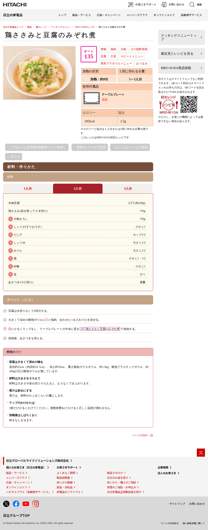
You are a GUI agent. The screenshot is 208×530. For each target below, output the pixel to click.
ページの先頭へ (140, 435)
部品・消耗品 (65, 487)
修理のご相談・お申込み (121, 487)
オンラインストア (164, 15)
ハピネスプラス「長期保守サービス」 (28, 492)
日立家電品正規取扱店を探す (124, 492)
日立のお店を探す (117, 477)
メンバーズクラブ (137, 15)
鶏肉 (113, 49)
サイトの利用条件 (170, 523)
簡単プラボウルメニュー (116, 63)
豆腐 (103, 56)
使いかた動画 (65, 482)
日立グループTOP (16, 516)
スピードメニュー (131, 56)
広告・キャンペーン (18, 482)
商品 (29, 27)
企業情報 (163, 467)
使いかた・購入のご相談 (121, 482)
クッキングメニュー (61, 27)
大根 (123, 49)
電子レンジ (41, 27)
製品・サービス (15, 473)
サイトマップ (177, 503)
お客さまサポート (67, 467)
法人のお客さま (167, 473)
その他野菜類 (138, 49)
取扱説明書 (63, 477)
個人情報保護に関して (194, 523)
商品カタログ (115, 473)
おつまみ (141, 63)
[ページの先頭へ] (201, 453)
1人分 (28, 188)
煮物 (103, 49)
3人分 (128, 188)
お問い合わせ (197, 503)
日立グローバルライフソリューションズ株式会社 (37, 461)
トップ (62, 15)
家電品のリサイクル (68, 492)
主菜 (113, 56)
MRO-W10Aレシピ (84, 27)
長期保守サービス (191, 15)
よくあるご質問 (66, 473)
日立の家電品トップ (13, 27)
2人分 (78, 188)
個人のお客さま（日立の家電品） (26, 467)
